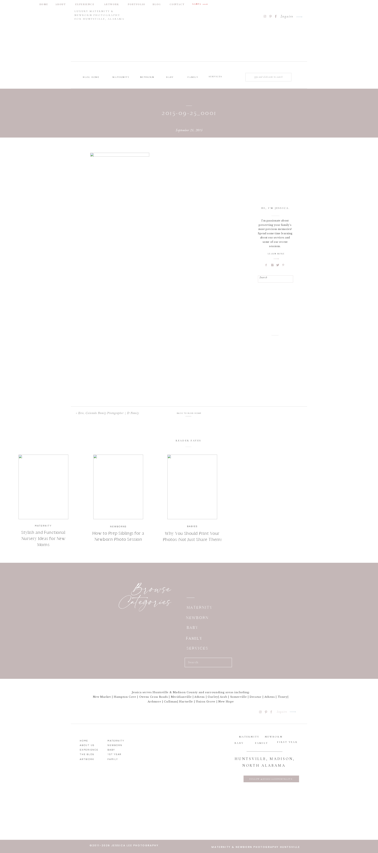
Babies (192, 526)
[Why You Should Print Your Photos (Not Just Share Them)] (192, 487)
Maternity (43, 526)
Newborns (118, 527)
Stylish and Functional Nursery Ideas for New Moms (43, 538)
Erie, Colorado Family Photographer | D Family (108, 413)
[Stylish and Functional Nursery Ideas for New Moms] (43, 487)
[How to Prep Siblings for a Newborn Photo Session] (118, 487)
